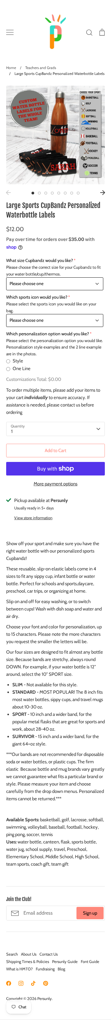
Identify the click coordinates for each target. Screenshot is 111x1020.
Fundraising (45, 968)
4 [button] (52, 193)
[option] (55, 135)
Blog (61, 968)
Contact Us (48, 954)
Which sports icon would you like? (36, 297)
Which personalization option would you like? (47, 334)
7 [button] (71, 193)
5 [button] (58, 193)
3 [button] (45, 193)
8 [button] (78, 193)
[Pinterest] (45, 983)
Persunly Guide (65, 961)
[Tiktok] (33, 983)
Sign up (90, 913)
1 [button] (32, 193)
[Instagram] (21, 983)
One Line (22, 368)
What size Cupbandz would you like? (39, 260)
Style (18, 361)
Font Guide (90, 961)
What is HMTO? (19, 968)
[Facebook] (8, 983)
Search (12, 954)
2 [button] (39, 193)
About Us (28, 954)
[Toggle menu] (10, 32)
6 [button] (65, 193)
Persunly (44, 998)
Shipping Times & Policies (27, 961)
